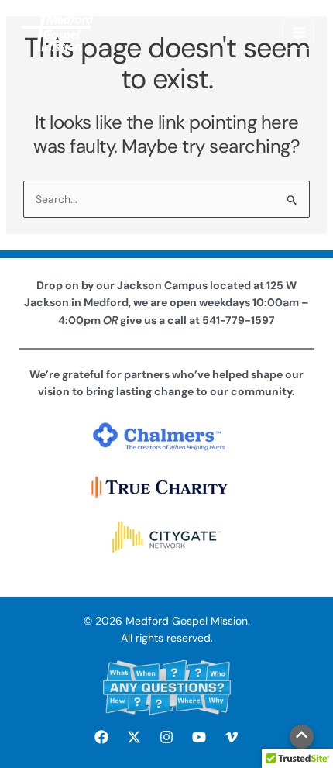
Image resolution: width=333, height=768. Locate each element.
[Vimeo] (232, 737)
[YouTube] (199, 737)
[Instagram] (166, 737)
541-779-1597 (238, 320)
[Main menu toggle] (298, 33)
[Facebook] (101, 737)
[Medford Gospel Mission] (57, 32)
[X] (134, 737)
